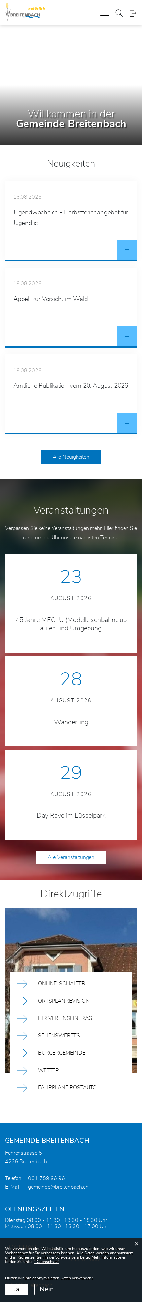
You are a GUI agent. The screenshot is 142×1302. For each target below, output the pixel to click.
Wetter (48, 1070)
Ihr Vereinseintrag (65, 1018)
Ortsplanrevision (63, 1001)
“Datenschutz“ (46, 1262)
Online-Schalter (61, 983)
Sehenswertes (59, 1035)
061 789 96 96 (46, 1178)
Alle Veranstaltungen (71, 857)
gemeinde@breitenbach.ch (58, 1187)
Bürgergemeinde (61, 1053)
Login (133, 13)
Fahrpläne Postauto (67, 1087)
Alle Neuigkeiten (71, 457)
